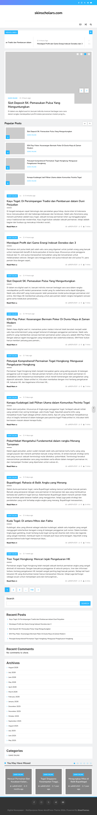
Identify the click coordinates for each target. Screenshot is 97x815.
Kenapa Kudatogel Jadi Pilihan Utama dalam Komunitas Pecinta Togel (54, 177)
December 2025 (14, 706)
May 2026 (12, 682)
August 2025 (13, 726)
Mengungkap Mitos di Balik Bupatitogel (79, 780)
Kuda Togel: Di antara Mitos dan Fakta (30, 521)
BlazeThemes (83, 810)
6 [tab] (90, 763)
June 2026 (12, 677)
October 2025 (13, 716)
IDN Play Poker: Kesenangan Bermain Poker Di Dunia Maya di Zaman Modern (37, 634)
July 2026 (12, 672)
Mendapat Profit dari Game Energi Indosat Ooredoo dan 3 (57, 44)
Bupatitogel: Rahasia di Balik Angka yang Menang (36, 482)
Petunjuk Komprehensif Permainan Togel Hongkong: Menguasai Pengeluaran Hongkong (41, 639)
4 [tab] (89, 54)
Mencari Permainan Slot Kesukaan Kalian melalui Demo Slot (18, 781)
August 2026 (13, 667)
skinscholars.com (48, 13)
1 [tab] (78, 54)
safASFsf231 (72, 226)
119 (31, 590)
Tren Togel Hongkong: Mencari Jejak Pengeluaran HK (38, 559)
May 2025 (12, 740)
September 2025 (14, 721)
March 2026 (12, 692)
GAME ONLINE (12, 98)
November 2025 (14, 711)
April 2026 (12, 687)
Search (10, 598)
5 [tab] (87, 763)
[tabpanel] (48, 85)
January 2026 (13, 701)
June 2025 (12, 735)
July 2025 (12, 731)
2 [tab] (81, 54)
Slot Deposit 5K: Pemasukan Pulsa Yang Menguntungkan (49, 131)
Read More (11, 227)
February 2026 (14, 697)
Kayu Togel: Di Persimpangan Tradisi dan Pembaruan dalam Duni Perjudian (36, 619)
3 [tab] (85, 54)
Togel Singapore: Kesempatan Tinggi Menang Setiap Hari (48, 781)
